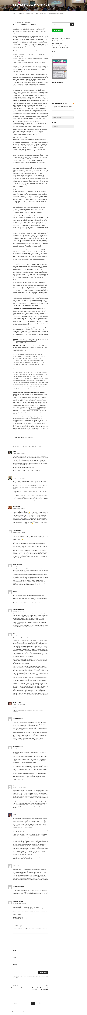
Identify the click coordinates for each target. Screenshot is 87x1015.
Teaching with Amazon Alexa (58, 40)
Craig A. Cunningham (18, 609)
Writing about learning (57, 43)
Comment (16, 932)
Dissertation (42, 345)
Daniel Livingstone (17, 718)
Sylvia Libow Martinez (31, 4)
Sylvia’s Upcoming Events (59, 103)
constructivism (19, 437)
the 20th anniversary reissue (23, 324)
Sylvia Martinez (17, 530)
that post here (25, 404)
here (14, 728)
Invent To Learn (29, 13)
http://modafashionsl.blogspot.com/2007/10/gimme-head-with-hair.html (28, 908)
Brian (14, 451)
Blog (37, 13)
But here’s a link (29, 423)
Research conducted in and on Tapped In (26, 341)
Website (15, 964)
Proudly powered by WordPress (19, 1011)
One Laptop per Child (34, 408)
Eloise (14, 814)
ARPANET (41, 267)
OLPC (26, 437)
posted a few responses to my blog (20, 512)
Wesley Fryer (16, 506)
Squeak (31, 410)
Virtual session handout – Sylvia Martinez (61, 38)
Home (14, 13)
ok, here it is (39, 321)
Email (14, 957)
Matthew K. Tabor (17, 702)
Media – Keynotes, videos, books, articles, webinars (51, 13)
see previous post (17, 29)
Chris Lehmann (17, 477)
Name (14, 950)
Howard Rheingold (24, 394)
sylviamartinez (26, 22)
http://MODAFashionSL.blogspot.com (21, 918)
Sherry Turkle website (18, 336)
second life (31, 437)
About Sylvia (21, 13)
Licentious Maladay (18, 901)
